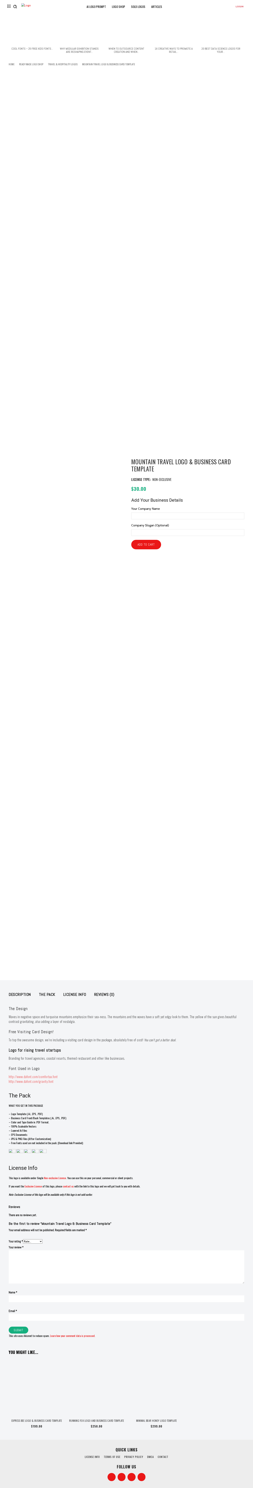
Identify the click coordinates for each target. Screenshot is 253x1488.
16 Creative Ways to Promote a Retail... (174, 50)
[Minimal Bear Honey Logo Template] (156, 1387)
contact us (68, 1186)
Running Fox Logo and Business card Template (96, 1420)
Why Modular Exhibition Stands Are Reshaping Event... (79, 50)
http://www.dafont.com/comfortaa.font (33, 1076)
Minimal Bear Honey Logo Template (156, 1420)
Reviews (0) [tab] (104, 994)
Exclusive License (33, 1186)
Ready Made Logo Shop (31, 64)
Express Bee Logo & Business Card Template (36, 1420)
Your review (16, 1247)
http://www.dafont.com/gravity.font (31, 1081)
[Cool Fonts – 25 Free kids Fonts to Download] (32, 30)
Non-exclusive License (55, 1178)
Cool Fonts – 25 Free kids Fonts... (32, 48)
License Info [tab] (74, 994)
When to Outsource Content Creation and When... (126, 50)
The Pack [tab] (47, 994)
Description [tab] (20, 994)
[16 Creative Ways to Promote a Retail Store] (173, 30)
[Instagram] (122, 1477)
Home (11, 64)
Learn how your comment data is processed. (72, 1336)
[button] (15, 6)
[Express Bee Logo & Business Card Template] (37, 1387)
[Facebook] (112, 1477)
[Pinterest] (142, 1477)
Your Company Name (145, 509)
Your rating (16, 1241)
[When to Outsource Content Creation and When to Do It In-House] (126, 30)
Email (13, 1311)
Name (13, 1292)
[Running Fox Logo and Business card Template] (97, 1387)
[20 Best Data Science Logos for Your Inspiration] (220, 30)
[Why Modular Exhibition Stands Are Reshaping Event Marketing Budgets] (79, 30)
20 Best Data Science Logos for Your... (220, 50)
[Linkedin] (131, 1477)
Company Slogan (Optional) (150, 525)
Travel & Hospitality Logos (62, 64)
